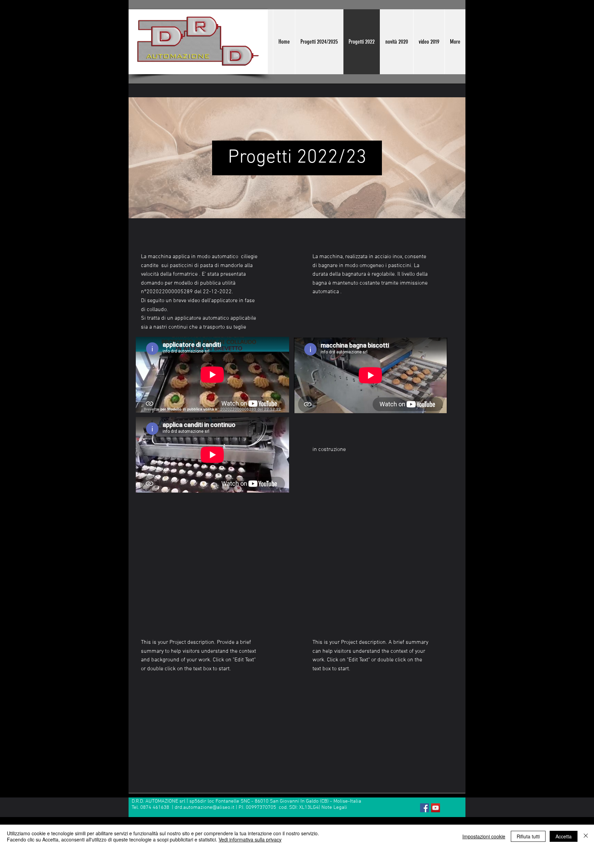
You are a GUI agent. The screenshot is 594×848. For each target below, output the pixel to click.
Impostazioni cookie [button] (483, 836)
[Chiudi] (586, 836)
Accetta (564, 836)
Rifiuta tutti (528, 836)
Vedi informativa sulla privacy (250, 839)
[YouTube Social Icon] (435, 807)
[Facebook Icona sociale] (424, 807)
